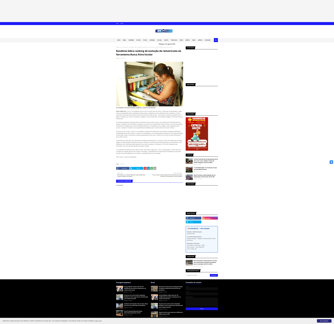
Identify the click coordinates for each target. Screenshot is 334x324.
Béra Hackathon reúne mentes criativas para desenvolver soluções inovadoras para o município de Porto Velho (205, 262)
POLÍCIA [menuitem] (145, 40)
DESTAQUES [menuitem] (207, 40)
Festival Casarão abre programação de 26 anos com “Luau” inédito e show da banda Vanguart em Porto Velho (206, 160)
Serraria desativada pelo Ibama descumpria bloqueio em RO (133, 312)
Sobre (121, 23)
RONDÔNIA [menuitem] (131, 40)
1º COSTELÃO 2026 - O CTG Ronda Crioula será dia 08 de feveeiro (205, 168)
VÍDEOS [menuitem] (181, 40)
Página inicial (119, 47)
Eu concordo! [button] (324, 321)
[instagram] (210, 218)
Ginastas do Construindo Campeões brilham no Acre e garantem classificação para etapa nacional (136, 296)
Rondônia (125, 47)
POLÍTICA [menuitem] (138, 40)
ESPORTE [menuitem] (166, 40)
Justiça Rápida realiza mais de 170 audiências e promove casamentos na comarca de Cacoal (135, 288)
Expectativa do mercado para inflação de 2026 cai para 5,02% (171, 313)
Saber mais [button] (98, 321)
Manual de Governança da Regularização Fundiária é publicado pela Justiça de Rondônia (171, 288)
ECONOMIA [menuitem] (152, 40)
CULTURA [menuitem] (159, 40)
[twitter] (193, 221)
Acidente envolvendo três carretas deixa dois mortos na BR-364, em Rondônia (136, 304)
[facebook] (193, 218)
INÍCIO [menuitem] (118, 40)
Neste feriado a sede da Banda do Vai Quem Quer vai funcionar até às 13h (204, 176)
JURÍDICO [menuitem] (188, 40)
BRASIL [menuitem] (124, 40)
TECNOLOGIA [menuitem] (174, 40)
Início (117, 23)
